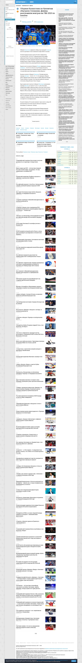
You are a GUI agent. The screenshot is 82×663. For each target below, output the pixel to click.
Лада (7, 31)
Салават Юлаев (10, 61)
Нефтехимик (8, 53)
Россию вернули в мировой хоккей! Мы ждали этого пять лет (66, 58)
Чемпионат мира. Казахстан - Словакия (46, 134)
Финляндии (41, 84)
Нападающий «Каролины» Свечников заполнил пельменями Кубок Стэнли (67, 55)
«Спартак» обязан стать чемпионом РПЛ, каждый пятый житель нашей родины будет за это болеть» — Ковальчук (66, 40)
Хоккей (7, 7)
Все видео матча (39, 21)
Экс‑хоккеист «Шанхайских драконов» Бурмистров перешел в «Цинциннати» (67, 70)
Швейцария (60, 152)
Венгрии (27, 85)
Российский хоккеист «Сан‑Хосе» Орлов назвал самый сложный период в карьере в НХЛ (67, 28)
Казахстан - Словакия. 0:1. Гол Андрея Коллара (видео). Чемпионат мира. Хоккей (46, 144)
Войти (75, 2)
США (58, 157)
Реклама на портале (35, 642)
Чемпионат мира (27, 5)
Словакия (27, 128)
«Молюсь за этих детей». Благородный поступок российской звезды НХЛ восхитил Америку (67, 44)
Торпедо (11, 34)
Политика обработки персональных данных (66, 642)
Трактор (11, 53)
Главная (7, 4)
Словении (22, 67)
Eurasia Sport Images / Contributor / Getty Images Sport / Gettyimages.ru (36, 45)
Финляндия (37, 128)
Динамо (7, 39)
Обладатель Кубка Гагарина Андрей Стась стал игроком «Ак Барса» (66, 93)
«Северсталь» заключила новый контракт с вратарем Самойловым (66, 104)
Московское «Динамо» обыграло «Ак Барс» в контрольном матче (66, 87)
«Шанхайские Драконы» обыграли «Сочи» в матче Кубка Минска (66, 129)
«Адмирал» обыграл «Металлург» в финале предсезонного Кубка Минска (66, 135)
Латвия (22, 128)
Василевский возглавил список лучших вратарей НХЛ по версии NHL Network (67, 139)
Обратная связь (23, 642)
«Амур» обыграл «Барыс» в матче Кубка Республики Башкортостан (66, 110)
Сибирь (13, 61)
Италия (59, 183)
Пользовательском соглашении (61, 660)
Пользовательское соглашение (45, 642)
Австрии (27, 76)
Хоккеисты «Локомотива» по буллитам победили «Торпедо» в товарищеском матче (67, 114)
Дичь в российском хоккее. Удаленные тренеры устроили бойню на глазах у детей (67, 101)
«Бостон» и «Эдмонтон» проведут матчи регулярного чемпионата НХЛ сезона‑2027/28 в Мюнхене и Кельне (67, 97)
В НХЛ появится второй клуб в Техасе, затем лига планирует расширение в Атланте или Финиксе (67, 51)
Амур (13, 58)
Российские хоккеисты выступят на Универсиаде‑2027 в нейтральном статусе (66, 61)
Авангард (7, 58)
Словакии (48, 50)
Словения (32, 128)
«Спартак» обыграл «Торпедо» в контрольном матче (65, 90)
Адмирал (10, 58)
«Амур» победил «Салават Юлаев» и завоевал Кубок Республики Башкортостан (66, 81)
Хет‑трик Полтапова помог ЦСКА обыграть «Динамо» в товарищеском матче (66, 32)
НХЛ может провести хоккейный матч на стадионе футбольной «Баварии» (67, 73)
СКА (10, 31)
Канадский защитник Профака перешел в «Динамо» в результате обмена (66, 24)
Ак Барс (10, 49)
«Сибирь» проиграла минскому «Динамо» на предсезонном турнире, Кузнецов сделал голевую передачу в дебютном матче (67, 122)
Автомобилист (7, 49)
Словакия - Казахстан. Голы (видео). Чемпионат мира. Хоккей (25, 135)
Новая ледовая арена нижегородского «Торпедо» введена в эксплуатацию (67, 132)
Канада (59, 171)
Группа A (67, 148)
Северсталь (10, 43)
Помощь (17, 642)
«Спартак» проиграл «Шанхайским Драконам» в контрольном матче (66, 36)
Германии (36, 74)
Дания (59, 180)
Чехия (59, 174)
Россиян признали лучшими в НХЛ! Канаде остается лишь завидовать (66, 126)
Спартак (8, 34)
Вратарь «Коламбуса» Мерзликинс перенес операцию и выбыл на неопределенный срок (66, 77)
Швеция (59, 176)
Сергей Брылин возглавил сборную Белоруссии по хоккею (66, 84)
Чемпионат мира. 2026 (67, 147)
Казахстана (27, 50)
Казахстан (51, 128)
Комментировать (36, 121)
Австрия (42, 128)
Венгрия (46, 128)
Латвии (38, 66)
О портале (28, 642)
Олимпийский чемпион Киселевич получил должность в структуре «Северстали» (66, 15)
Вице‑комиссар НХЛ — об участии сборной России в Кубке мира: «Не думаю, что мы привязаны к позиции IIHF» (67, 19)
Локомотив (7, 43)
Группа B (67, 167)
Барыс (7, 61)
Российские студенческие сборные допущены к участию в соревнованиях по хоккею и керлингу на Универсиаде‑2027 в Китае (67, 66)
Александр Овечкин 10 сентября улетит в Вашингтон (65, 48)
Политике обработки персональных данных (45, 660)
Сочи (13, 31)
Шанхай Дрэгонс (13, 39)
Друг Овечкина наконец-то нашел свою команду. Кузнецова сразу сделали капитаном (66, 118)
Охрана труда (54, 642)
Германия (18, 128)
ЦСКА (13, 43)
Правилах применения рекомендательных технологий (56, 648)
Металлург (13, 49)
